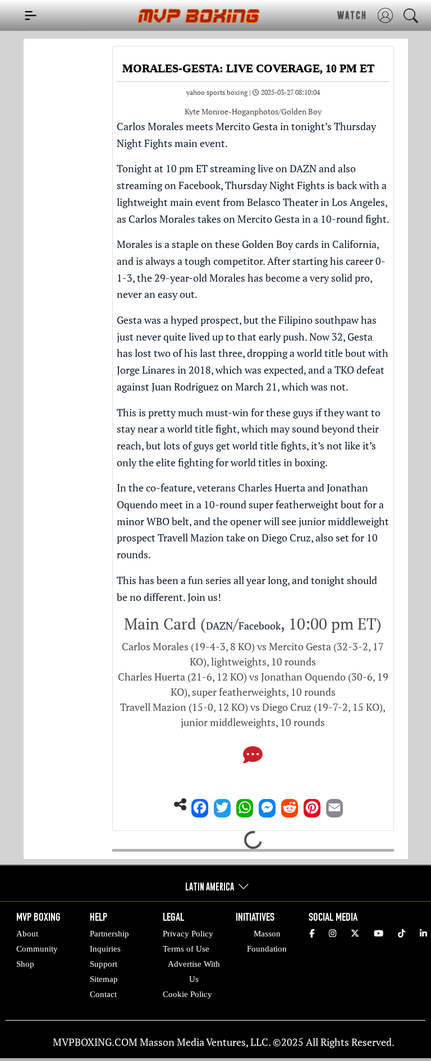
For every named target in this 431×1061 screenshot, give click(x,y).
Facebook (199, 185)
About (27, 933)
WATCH (352, 15)
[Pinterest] (312, 805)
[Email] (334, 805)
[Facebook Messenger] (267, 805)
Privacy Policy (188, 933)
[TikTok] (401, 933)
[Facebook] (200, 805)
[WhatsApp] (244, 805)
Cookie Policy (187, 994)
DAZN (303, 168)
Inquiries (105, 948)
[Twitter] (222, 805)
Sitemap (104, 979)
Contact (103, 994)
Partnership (109, 933)
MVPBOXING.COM (95, 1042)
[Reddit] (289, 805)
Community (37, 948)
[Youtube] (378, 933)
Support (103, 963)
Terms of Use (186, 948)
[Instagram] (332, 933)
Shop (25, 963)
